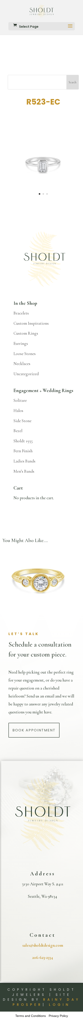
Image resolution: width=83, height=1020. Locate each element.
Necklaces (22, 363)
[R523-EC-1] (43, 197)
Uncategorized (26, 373)
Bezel (18, 430)
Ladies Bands (24, 461)
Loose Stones (25, 353)
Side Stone (22, 420)
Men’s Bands (24, 471)
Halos (18, 410)
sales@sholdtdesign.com (42, 945)
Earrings (21, 343)
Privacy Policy (58, 1016)
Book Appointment (34, 730)
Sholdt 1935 (23, 440)
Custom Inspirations (31, 323)
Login (59, 1004)
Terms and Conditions (30, 1016)
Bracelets (21, 313)
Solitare (20, 400)
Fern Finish (23, 450)
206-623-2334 (42, 957)
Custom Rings (26, 333)
